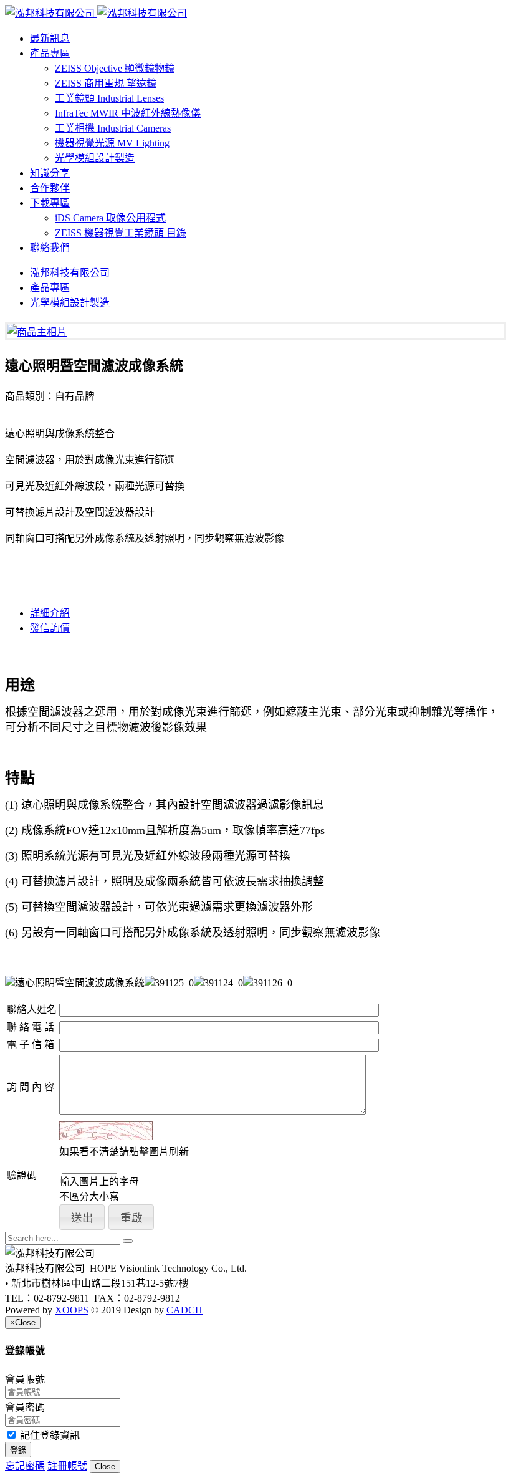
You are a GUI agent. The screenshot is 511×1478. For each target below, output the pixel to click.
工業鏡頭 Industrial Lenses (109, 98)
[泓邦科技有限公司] (96, 13)
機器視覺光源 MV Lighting (112, 143)
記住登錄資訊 (48, 1435)
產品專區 (50, 53)
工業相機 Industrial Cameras (113, 128)
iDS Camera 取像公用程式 (110, 218)
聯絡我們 (50, 247)
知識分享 (50, 173)
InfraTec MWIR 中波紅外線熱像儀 (128, 113)
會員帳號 (25, 1379)
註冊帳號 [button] (67, 1466)
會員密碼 (25, 1407)
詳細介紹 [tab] (50, 613)
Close (105, 1466)
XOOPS (71, 1310)
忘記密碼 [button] (25, 1466)
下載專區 (50, 203)
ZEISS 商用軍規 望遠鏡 (105, 83)
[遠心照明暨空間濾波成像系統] (37, 332)
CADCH (184, 1310)
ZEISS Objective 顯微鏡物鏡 (114, 68)
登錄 (18, 1450)
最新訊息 (50, 38)
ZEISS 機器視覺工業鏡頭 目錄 (120, 233)
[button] (82, 1217)
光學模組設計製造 (95, 158)
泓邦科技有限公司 (70, 272)
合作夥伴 (50, 188)
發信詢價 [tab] (50, 628)
